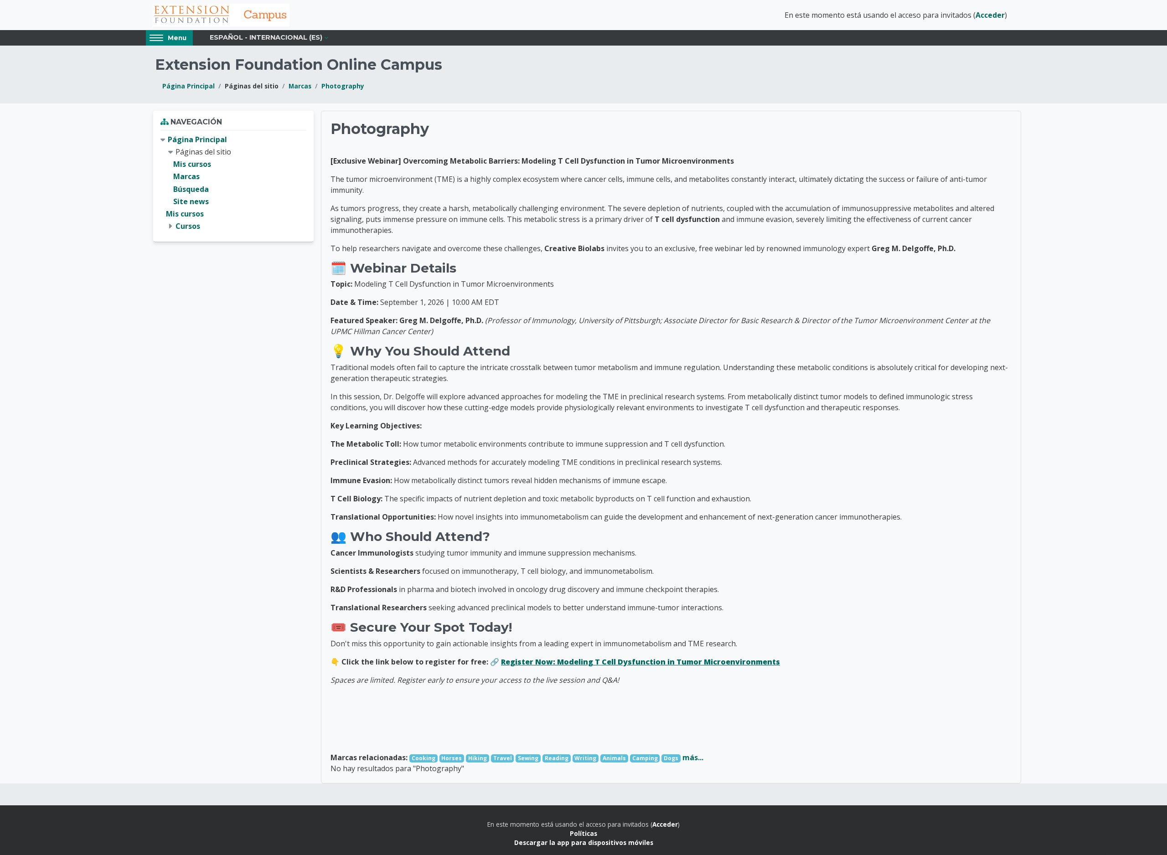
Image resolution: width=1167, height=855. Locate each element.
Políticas (583, 833)
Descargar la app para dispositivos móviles (583, 842)
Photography (342, 86)
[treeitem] (233, 183)
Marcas (300, 86)
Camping (645, 758)
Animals (614, 758)
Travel (502, 758)
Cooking (423, 758)
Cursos (188, 226)
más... (692, 757)
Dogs (671, 758)
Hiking (477, 758)
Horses (451, 758)
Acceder (990, 15)
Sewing (528, 758)
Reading (556, 758)
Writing (585, 758)
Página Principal (188, 86)
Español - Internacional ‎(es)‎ (266, 37)
